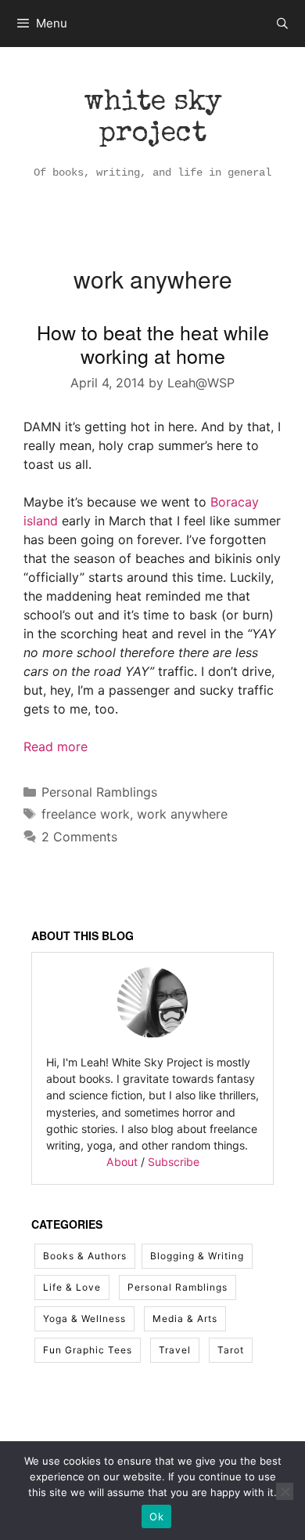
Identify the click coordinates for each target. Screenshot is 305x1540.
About (122, 1161)
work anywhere (182, 814)
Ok (156, 1516)
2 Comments (79, 836)
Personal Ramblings (99, 792)
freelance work (85, 814)
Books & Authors (85, 1256)
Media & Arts (184, 1318)
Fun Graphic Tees (87, 1350)
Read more (55, 746)
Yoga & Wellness (84, 1318)
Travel (175, 1350)
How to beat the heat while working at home (153, 343)
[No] (284, 1491)
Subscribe (173, 1161)
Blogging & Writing (197, 1256)
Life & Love (72, 1287)
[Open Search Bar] (282, 23)
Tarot (230, 1350)
